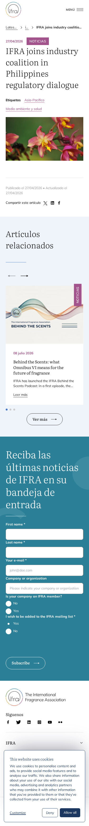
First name (15, 524)
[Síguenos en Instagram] (39, 722)
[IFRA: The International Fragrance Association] (13, 9)
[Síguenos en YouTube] (49, 722)
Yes (16, 611)
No (15, 603)
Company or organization (26, 578)
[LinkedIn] (52, 203)
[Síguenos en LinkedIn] (29, 722)
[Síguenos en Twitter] (18, 722)
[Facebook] (59, 203)
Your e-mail (16, 560)
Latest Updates (12, 27)
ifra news (27, 27)
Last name (15, 542)
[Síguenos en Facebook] (8, 722)
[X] (45, 203)
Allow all (70, 812)
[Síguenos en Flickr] (60, 722)
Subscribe (21, 663)
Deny (50, 813)
